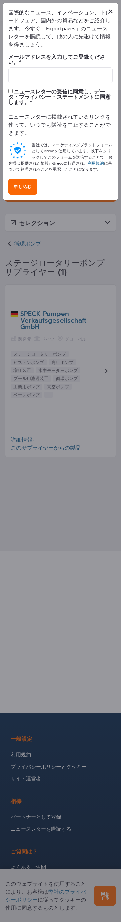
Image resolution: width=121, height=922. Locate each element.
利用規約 (96, 163)
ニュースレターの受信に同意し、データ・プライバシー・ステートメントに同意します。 (59, 97)
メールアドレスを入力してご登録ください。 (56, 59)
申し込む (23, 187)
